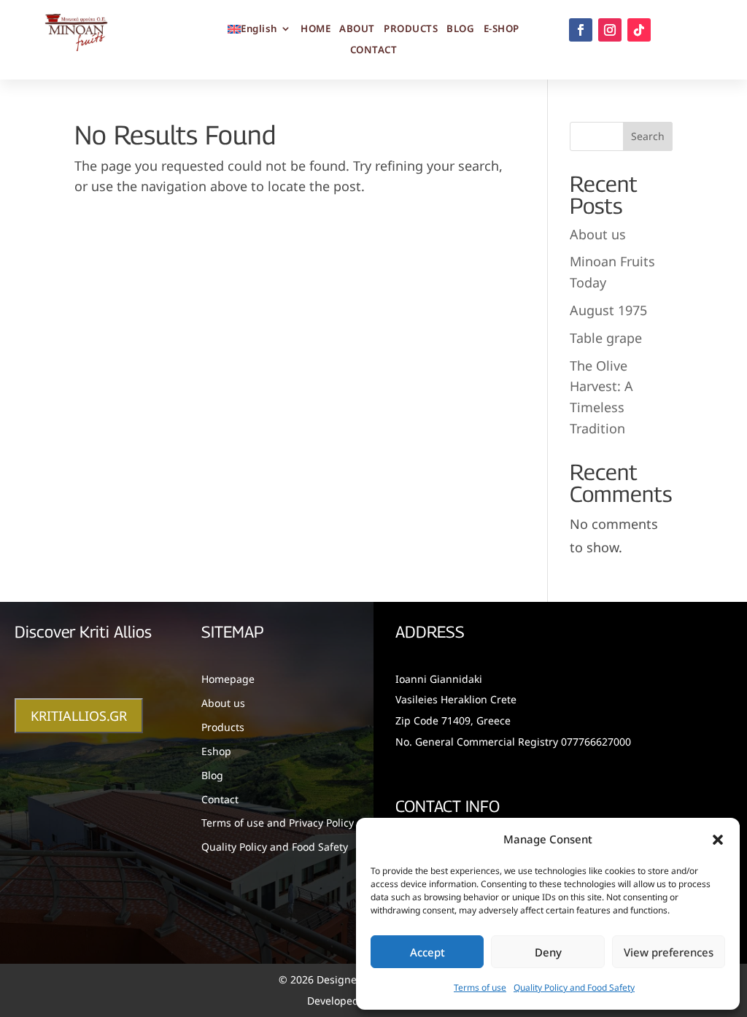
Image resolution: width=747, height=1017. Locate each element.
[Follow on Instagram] (610, 30)
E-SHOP (501, 29)
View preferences (668, 952)
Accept (427, 952)
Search (648, 136)
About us (598, 234)
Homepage (228, 679)
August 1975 (608, 310)
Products (222, 727)
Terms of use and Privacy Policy (277, 823)
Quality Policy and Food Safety (574, 987)
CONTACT (374, 50)
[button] (718, 839)
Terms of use (480, 987)
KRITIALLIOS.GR (79, 715)
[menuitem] (260, 31)
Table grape (606, 338)
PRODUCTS (411, 29)
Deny (548, 952)
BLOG (460, 29)
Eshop (216, 751)
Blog (212, 775)
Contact (220, 799)
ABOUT (357, 29)
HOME (315, 29)
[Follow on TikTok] (639, 30)
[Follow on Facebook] (580, 30)
